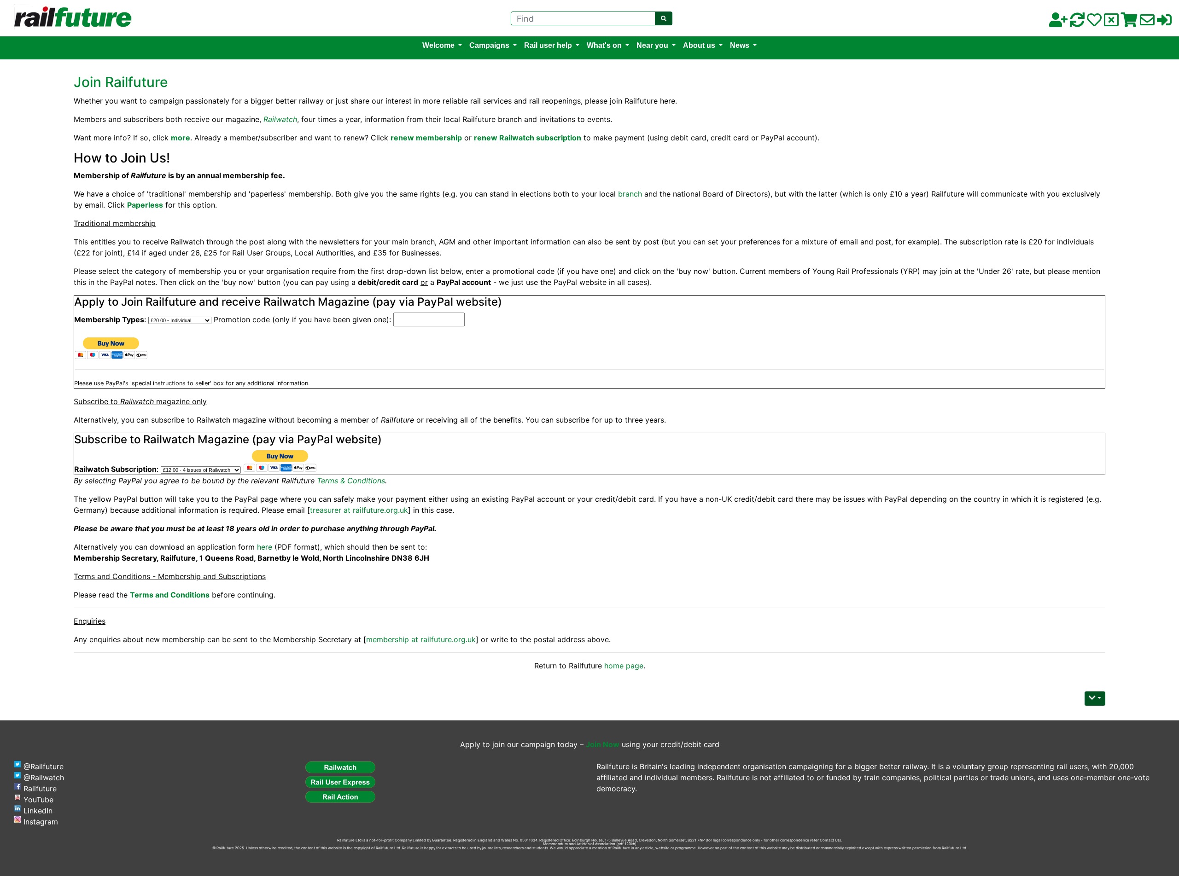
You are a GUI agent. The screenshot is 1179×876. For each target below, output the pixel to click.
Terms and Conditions (170, 594)
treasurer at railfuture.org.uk (359, 510)
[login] (1164, 22)
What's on (604, 45)
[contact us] (1147, 22)
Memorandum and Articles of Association (579, 843)
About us (699, 45)
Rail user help (548, 45)
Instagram (40, 821)
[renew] (1077, 22)
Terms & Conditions (351, 480)
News (739, 45)
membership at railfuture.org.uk (421, 639)
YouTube (38, 799)
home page (623, 665)
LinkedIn (38, 810)
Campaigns (489, 45)
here (264, 546)
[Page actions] (1095, 698)
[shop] (1129, 22)
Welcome (438, 45)
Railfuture (40, 788)
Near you (652, 45)
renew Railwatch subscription (527, 137)
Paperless (145, 204)
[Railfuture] (70, 17)
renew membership (426, 137)
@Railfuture (43, 766)
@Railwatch (43, 777)
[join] (1058, 22)
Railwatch (280, 119)
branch (630, 193)
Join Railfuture (121, 82)
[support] (1094, 22)
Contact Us (830, 840)
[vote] (1111, 22)
